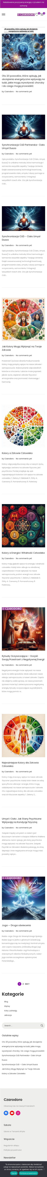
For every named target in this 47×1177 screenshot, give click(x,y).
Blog (6, 1001)
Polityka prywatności (13, 1150)
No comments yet (24, 91)
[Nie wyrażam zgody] (44, 1169)
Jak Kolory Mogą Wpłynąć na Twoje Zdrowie (21, 1069)
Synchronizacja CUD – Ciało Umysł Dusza (20, 1064)
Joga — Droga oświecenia (16, 925)
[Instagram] (18, 1113)
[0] (36, 14)
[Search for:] (23, 1025)
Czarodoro (9, 91)
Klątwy (7, 1006)
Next (27, 984)
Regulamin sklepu (11, 1145)
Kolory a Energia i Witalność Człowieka (23, 552)
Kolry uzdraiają (10, 1010)
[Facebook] (6, 1113)
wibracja (8, 1015)
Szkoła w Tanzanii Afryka (14, 1131)
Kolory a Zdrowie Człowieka (17, 453)
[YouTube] (12, 1113)
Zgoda (13, 1173)
